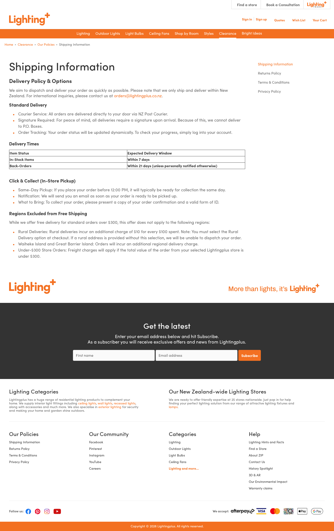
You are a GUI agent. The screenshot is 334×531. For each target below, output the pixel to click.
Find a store (247, 4)
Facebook (96, 442)
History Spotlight (261, 468)
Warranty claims (260, 488)
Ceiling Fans (177, 462)
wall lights (105, 403)
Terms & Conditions (273, 82)
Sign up (261, 19)
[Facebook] (28, 511)
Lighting (175, 442)
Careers (95, 468)
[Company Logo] (29, 19)
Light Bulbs (177, 455)
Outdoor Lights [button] (107, 33)
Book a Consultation (283, 4)
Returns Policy (269, 73)
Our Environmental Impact (268, 481)
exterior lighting (109, 407)
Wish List (298, 20)
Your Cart (320, 20)
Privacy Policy (269, 91)
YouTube (95, 462)
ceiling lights (87, 403)
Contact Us (257, 462)
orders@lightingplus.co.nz (138, 95)
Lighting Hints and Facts (266, 442)
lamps (173, 407)
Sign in (247, 19)
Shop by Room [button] (187, 33)
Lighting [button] (83, 33)
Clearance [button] (227, 33)
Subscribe (249, 355)
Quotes (279, 20)
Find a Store (258, 448)
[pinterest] (37, 511)
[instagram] (47, 511)
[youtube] (57, 511)
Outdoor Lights (180, 448)
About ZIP (256, 455)
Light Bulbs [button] (134, 33)
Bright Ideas (252, 33)
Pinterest (95, 448)
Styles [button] (209, 33)
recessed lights (124, 403)
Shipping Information (275, 64)
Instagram (96, 455)
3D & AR (255, 475)
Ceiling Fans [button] (159, 33)
